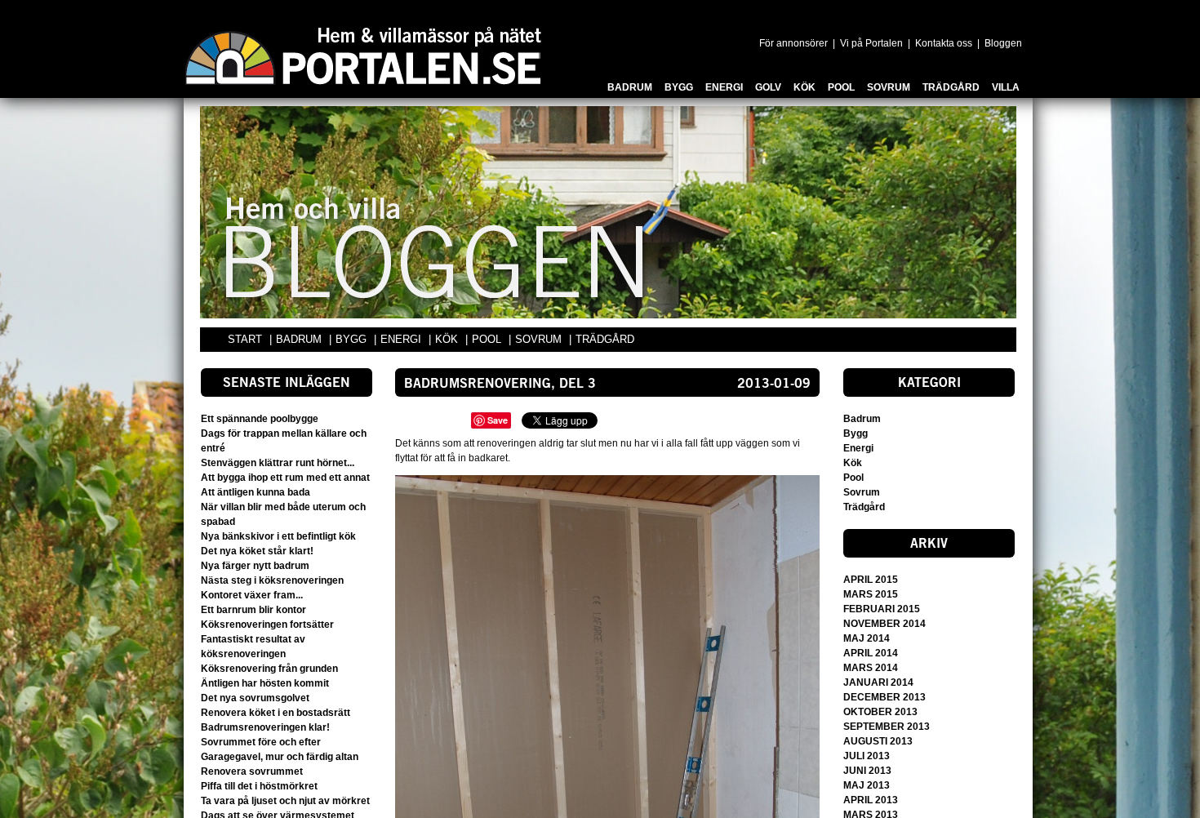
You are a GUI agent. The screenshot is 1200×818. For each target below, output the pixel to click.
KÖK (448, 339)
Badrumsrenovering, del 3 (500, 384)
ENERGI (402, 339)
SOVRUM (540, 339)
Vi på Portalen (871, 43)
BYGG (353, 339)
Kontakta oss (943, 43)
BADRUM (300, 339)
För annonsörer (793, 43)
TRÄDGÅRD (605, 339)
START (245, 339)
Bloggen (1003, 43)
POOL (488, 339)
